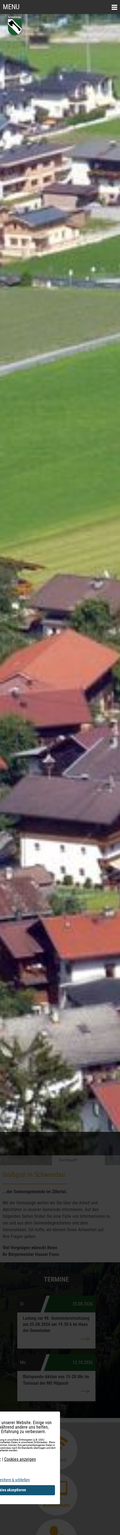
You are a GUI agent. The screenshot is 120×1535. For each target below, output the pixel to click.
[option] (60, 589)
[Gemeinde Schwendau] (15, 36)
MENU (11, 7)
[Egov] (56, 1514)
